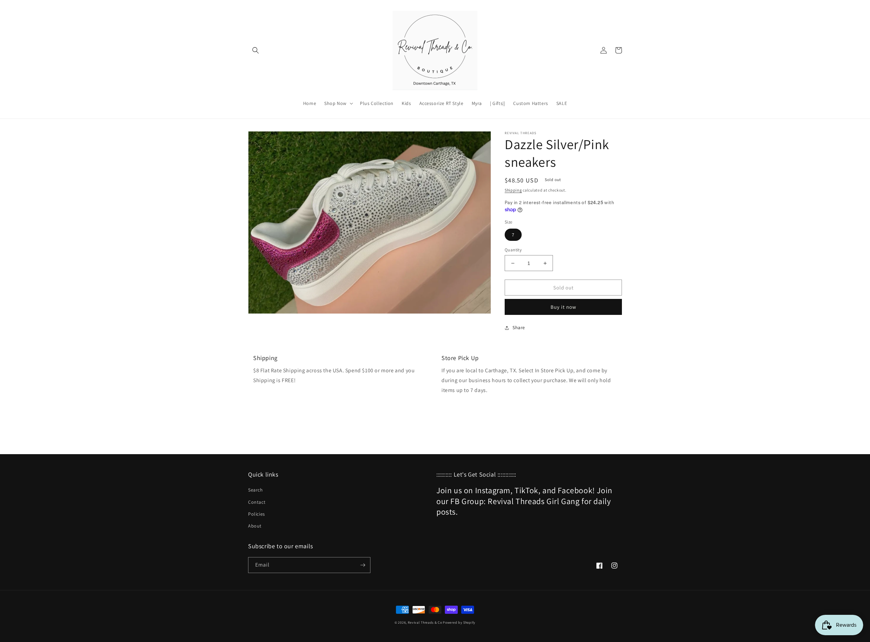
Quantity (513, 250)
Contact (256, 502)
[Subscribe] (362, 565)
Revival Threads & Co (425, 622)
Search (255, 490)
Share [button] (518, 327)
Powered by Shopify (459, 622)
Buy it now (563, 307)
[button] (255, 50)
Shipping (513, 190)
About (255, 526)
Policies (256, 514)
